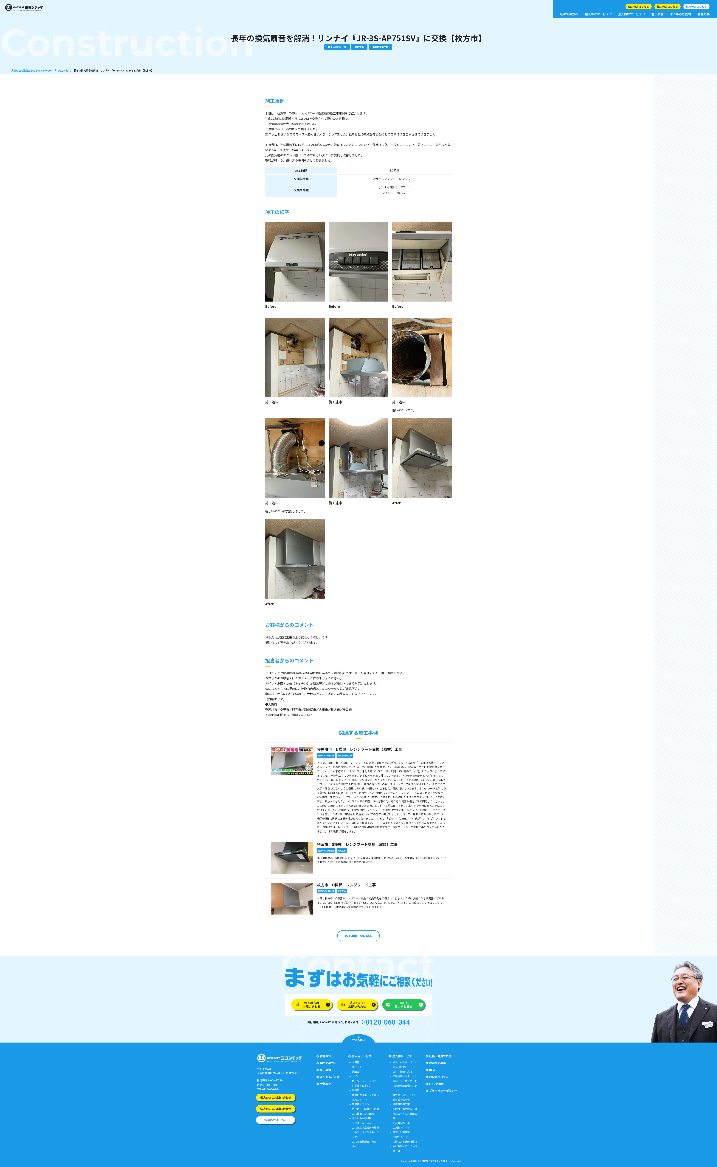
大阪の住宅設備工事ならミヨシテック (31, 70)
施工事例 (63, 70)
